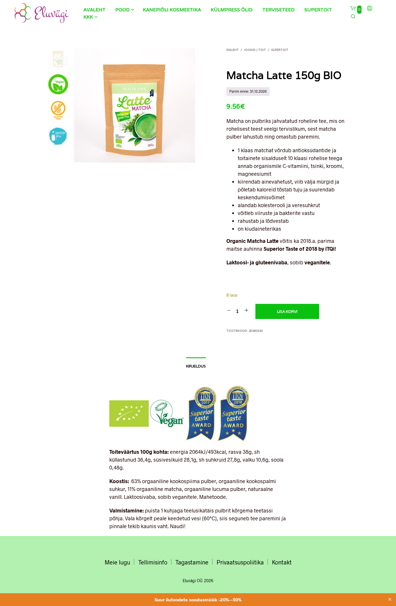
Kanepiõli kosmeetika (172, 10)
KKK (88, 17)
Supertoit (318, 10)
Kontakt (282, 562)
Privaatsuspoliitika (240, 562)
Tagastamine (191, 562)
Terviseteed (278, 10)
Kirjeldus (196, 366)
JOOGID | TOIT (255, 50)
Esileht (232, 50)
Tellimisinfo (152, 562)
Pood (122, 10)
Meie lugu (117, 562)
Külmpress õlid (232, 10)
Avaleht (94, 10)
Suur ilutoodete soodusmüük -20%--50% (198, 599)
